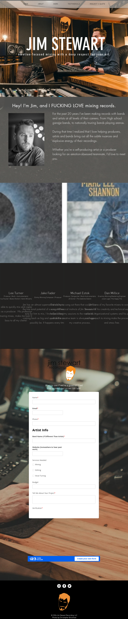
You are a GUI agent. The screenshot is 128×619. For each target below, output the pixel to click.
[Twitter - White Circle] (69, 586)
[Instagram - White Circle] (59, 586)
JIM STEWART (65, 44)
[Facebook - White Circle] (64, 586)
